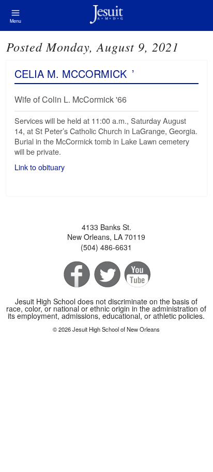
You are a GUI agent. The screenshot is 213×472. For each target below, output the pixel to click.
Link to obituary (40, 166)
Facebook (76, 275)
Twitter (106, 275)
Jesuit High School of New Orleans (106, 15)
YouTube (137, 275)
